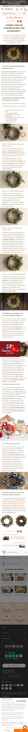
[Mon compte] (17, 10)
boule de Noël (12, 459)
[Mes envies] (21, 10)
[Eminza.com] (9, 9)
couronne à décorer (13, 322)
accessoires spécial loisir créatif (17, 378)
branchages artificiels (16, 160)
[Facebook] (18, 21)
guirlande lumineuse (17, 276)
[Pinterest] (21, 21)
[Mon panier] (25, 10)
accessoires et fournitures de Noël (12, 252)
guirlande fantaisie (16, 193)
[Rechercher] (24, 13)
